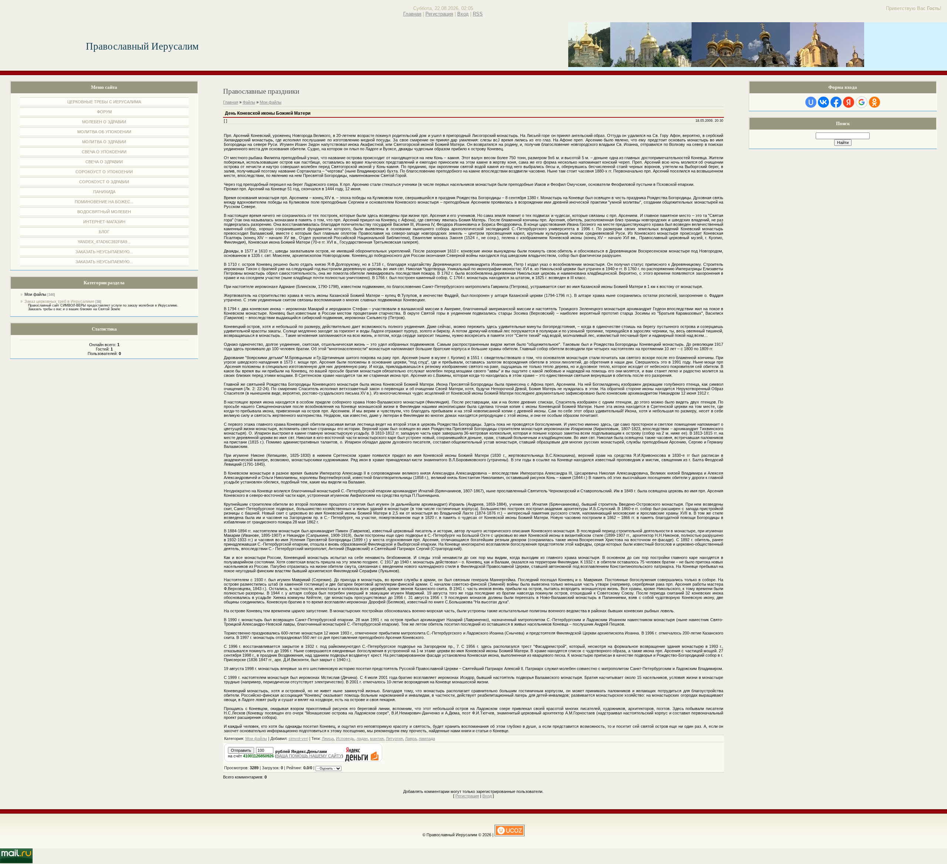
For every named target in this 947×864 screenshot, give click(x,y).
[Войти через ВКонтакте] (823, 102)
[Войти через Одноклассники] (874, 102)
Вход (463, 14)
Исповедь (345, 738)
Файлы (249, 102)
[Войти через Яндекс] (848, 102)
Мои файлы (35, 294)
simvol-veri (298, 738)
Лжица (328, 738)
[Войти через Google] (861, 102)
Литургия (394, 738)
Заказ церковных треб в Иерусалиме (59, 301)
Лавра (411, 738)
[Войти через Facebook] (836, 102)
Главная (412, 14)
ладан (362, 738)
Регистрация (439, 14)
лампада (427, 738)
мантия (377, 738)
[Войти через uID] (810, 102)
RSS (478, 14)
